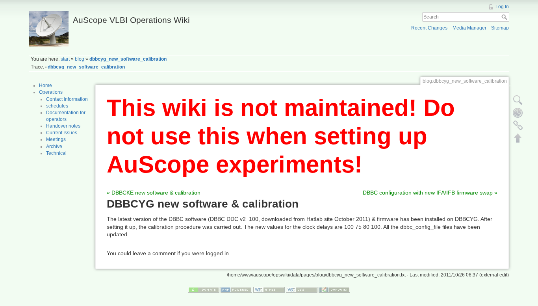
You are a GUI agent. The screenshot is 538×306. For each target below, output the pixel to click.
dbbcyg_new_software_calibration (128, 59)
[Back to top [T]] (518, 138)
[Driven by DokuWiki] (334, 289)
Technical (56, 153)
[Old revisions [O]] (518, 112)
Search (505, 17)
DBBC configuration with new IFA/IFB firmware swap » (430, 192)
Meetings (56, 139)
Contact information (67, 99)
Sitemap (500, 28)
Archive (54, 146)
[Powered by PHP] (236, 289)
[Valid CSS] (301, 289)
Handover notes (63, 126)
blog (79, 59)
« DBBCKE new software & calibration (153, 192)
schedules (57, 106)
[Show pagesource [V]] (518, 100)
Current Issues (61, 132)
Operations (51, 92)
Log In (502, 6)
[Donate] (203, 289)
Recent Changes (429, 28)
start (65, 59)
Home (45, 85)
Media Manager (469, 28)
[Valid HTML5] (269, 289)
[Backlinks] (518, 125)
